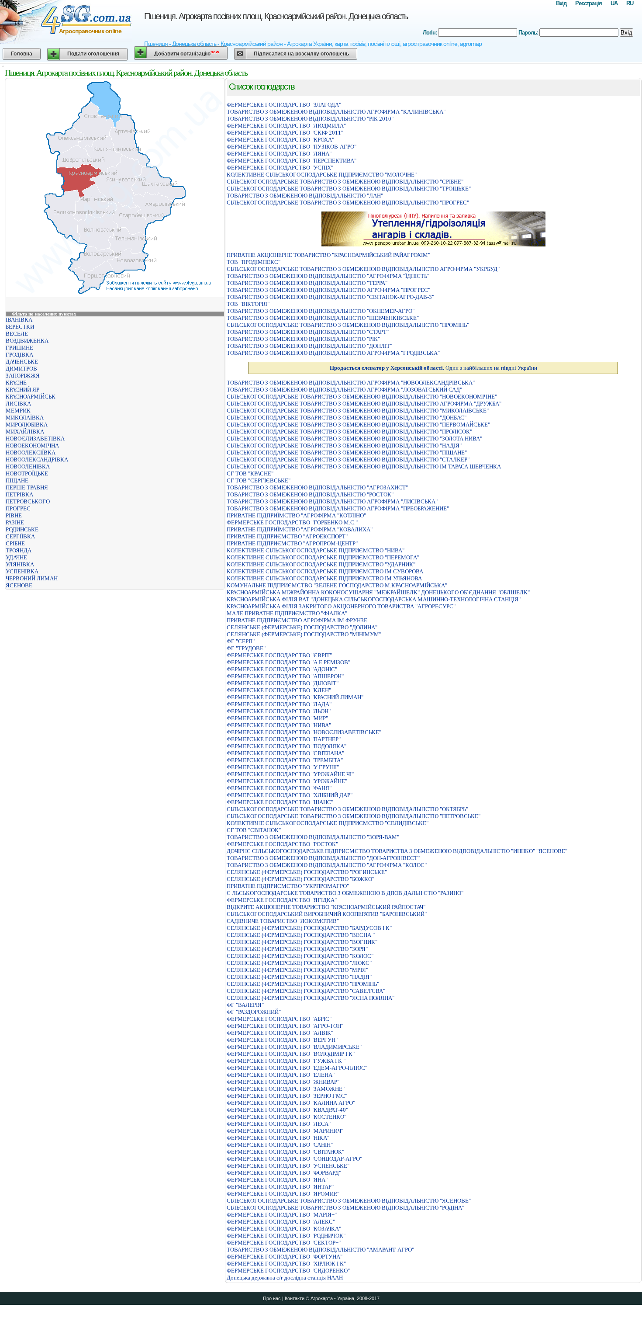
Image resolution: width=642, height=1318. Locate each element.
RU (629, 3)
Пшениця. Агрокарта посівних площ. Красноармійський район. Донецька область (275, 16)
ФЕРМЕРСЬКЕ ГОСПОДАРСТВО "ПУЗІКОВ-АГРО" (291, 146)
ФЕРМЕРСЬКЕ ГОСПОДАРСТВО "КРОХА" (280, 139)
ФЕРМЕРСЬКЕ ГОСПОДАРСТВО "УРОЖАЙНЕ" (287, 781)
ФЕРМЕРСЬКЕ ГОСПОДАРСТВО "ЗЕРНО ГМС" (287, 1096)
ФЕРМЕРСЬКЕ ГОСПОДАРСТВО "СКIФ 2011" (285, 132)
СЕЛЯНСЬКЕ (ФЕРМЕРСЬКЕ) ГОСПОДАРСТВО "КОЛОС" (300, 956)
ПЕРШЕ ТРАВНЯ (27, 487)
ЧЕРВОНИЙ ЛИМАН (32, 578)
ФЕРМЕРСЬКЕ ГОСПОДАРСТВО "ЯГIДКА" (282, 900)
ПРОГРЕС (18, 508)
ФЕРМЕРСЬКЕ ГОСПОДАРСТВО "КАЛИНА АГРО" (291, 1102)
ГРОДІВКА (19, 354)
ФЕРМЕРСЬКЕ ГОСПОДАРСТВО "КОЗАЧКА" (284, 1228)
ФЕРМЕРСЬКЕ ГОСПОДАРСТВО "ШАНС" (280, 802)
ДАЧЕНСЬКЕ (22, 361)
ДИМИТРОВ (21, 368)
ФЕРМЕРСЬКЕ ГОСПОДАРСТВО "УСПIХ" (280, 167)
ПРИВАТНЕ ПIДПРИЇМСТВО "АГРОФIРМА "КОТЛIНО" (296, 515)
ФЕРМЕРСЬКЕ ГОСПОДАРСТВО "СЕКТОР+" (284, 1242)
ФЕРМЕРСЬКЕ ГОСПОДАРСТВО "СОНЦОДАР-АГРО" (294, 1158)
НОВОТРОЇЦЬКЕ (27, 473)
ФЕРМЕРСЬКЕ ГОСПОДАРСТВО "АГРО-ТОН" (285, 1026)
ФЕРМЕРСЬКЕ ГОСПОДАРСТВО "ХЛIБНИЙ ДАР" (289, 795)
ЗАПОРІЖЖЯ (23, 375)
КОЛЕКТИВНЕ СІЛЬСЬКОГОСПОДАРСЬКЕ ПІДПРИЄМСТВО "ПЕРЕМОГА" (323, 557)
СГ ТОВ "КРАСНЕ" (250, 473)
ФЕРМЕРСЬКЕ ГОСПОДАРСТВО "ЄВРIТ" (279, 655)
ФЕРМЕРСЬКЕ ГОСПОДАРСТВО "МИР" (277, 718)
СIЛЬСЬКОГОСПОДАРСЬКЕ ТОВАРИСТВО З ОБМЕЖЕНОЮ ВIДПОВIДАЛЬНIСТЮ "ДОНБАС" (346, 417)
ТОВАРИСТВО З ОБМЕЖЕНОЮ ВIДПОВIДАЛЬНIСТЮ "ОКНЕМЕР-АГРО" (320, 311)
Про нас (272, 1298)
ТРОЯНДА (18, 550)
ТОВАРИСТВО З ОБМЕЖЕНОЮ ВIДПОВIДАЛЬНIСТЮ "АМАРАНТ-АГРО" (320, 1249)
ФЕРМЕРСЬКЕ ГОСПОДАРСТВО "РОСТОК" (282, 844)
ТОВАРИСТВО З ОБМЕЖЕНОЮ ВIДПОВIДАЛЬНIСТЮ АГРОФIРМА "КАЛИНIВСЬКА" (336, 111)
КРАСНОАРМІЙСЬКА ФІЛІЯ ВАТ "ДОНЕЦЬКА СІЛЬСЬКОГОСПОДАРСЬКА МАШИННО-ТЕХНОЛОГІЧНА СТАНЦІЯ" (374, 599)
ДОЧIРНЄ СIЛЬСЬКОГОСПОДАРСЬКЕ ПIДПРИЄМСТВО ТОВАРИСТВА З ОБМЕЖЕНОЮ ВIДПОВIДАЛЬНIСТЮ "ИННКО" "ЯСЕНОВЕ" (397, 851)
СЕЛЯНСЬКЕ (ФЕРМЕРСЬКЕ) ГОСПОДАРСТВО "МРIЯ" (297, 970)
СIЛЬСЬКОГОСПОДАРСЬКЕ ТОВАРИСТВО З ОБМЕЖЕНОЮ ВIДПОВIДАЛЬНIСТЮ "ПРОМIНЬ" (348, 325)
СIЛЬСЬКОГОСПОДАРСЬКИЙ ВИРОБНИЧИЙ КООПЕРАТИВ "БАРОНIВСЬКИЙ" (327, 914)
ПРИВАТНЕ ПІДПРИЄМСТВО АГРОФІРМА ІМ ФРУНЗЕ (297, 620)
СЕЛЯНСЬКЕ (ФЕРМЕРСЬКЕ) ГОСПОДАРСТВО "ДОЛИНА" (302, 627)
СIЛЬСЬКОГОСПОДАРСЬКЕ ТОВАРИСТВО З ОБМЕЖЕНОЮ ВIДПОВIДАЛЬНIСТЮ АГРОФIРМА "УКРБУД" (363, 269)
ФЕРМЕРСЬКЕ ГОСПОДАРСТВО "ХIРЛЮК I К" (286, 1263)
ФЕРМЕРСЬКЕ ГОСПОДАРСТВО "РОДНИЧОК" (286, 1235)
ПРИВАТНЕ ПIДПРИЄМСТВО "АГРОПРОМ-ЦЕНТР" (292, 543)
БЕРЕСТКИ (20, 326)
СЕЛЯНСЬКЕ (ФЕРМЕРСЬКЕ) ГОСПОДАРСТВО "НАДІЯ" (299, 977)
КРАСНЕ (16, 382)
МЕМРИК (18, 410)
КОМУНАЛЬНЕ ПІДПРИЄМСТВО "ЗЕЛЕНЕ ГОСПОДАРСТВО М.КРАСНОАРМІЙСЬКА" (337, 585)
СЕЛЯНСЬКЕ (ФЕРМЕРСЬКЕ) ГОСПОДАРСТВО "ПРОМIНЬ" (303, 984)
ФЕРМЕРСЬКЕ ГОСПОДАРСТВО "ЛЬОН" (279, 711)
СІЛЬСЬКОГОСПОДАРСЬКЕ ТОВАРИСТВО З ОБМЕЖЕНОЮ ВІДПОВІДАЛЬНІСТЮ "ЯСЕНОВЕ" (349, 1200)
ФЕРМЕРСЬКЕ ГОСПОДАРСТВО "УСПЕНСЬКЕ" (288, 1165)
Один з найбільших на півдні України (433, 367)
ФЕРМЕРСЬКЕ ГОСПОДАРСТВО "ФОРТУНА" (284, 1256)
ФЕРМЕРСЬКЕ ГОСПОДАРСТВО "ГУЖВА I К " (286, 1061)
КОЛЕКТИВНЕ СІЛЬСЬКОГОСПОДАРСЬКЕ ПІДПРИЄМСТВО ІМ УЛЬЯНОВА (324, 578)
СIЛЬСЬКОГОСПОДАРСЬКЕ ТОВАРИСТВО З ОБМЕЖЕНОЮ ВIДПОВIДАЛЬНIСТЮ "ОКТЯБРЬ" (347, 809)
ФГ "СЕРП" (241, 641)
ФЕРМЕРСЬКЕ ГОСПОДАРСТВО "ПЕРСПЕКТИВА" (291, 160)
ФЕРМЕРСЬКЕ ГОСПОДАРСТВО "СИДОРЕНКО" (288, 1270)
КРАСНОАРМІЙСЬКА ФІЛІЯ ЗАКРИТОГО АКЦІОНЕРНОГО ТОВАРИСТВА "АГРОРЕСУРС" (341, 606)
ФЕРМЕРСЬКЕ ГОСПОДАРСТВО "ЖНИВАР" (283, 1082)
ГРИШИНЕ (19, 347)
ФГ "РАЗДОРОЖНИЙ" (254, 1012)
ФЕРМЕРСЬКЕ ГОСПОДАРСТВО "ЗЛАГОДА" (284, 104)
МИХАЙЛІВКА (25, 431)
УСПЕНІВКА (22, 571)
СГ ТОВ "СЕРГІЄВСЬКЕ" (258, 480)
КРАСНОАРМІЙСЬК (30, 396)
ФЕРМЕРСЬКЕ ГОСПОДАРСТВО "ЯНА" (277, 1179)
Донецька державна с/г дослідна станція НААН (285, 1277)
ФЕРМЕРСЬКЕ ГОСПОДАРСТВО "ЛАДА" (279, 704)
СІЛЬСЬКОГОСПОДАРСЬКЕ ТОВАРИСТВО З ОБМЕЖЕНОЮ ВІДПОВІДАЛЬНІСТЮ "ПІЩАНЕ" (347, 452)
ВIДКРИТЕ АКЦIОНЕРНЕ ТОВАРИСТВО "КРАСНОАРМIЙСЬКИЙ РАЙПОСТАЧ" (326, 907)
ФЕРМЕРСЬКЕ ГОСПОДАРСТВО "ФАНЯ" (279, 788)
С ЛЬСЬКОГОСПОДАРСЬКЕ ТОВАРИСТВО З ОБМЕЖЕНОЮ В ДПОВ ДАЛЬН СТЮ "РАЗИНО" (345, 893)
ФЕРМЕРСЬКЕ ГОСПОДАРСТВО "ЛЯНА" (279, 153)
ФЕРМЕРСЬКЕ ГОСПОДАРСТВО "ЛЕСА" (279, 1123)
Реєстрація (588, 3)
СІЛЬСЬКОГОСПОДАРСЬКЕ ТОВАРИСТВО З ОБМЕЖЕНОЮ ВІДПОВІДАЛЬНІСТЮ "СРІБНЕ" (345, 181)
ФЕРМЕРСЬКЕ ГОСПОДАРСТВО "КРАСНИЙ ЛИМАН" (295, 697)
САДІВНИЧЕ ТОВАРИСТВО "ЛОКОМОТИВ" (283, 921)
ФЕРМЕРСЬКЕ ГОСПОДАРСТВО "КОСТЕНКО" (286, 1116)
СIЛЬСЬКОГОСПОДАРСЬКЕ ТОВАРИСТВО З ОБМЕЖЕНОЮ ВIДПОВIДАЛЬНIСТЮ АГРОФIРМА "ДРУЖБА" (364, 403)
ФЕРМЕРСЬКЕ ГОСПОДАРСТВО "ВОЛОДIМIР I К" (291, 1054)
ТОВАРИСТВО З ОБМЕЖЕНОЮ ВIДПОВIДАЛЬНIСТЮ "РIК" (303, 339)
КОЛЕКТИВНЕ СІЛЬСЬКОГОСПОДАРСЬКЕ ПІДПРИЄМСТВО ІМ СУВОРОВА (325, 571)
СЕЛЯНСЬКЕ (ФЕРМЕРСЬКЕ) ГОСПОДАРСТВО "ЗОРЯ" (297, 949)
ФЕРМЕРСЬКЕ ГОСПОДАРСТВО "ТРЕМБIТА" (285, 760)
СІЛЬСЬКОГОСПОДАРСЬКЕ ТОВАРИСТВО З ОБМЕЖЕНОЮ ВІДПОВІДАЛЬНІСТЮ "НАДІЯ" (344, 445)
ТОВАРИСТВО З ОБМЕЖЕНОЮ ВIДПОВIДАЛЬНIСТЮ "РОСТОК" (310, 494)
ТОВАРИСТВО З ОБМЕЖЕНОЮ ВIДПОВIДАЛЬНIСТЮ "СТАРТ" (308, 332)
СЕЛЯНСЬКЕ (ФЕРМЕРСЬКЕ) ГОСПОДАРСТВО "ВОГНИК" (302, 942)
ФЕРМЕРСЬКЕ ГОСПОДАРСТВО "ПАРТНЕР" (284, 739)
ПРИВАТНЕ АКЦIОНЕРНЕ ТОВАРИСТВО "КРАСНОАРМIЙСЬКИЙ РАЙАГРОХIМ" (328, 255)
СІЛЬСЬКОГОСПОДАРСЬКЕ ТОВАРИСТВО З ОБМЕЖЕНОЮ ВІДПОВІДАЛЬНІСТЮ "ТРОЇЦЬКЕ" (349, 188)
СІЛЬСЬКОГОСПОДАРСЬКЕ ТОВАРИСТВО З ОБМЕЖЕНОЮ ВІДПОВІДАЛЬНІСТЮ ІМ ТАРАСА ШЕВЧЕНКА (364, 466)
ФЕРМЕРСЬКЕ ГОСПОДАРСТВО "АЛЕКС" (281, 1221)
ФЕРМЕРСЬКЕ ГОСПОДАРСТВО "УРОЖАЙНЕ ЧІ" (290, 774)
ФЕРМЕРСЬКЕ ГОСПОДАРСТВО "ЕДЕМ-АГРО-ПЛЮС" (297, 1068)
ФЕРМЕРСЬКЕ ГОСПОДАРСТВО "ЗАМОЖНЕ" (286, 1089)
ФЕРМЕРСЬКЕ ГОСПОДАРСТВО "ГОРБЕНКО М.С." (292, 522)
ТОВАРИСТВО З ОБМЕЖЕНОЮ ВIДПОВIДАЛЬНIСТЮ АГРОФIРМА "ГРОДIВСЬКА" (333, 353)
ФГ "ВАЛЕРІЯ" (245, 1005)
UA (614, 3)
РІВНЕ (14, 515)
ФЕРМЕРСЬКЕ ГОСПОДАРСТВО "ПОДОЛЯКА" (286, 746)
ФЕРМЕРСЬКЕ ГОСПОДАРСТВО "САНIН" (280, 1144)
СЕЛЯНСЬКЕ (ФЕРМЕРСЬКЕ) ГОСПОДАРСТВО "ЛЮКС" (299, 963)
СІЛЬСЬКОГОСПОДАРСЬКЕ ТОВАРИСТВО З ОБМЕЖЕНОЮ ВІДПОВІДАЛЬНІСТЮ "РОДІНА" (345, 1207)
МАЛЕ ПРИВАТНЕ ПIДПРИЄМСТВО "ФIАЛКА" (287, 613)
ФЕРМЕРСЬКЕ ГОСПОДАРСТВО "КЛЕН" (279, 690)
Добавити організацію (186, 53)
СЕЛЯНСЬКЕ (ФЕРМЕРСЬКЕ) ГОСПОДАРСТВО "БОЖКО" (300, 879)
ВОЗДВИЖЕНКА (27, 340)
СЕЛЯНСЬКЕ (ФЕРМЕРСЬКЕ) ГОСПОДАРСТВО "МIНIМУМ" (304, 634)
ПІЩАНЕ (17, 480)
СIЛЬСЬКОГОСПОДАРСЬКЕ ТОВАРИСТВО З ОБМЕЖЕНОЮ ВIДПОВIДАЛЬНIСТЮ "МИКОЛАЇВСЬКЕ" (358, 410)
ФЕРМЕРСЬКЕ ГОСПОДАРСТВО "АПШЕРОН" (285, 676)
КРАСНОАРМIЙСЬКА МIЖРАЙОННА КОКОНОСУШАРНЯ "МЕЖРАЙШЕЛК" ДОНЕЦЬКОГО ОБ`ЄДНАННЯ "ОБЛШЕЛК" (378, 592)
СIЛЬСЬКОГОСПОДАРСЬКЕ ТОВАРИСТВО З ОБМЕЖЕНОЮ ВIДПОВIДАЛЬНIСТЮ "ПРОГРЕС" (348, 202)
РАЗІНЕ (15, 522)
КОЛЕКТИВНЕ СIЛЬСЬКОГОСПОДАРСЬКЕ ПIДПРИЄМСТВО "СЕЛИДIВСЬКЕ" (327, 823)
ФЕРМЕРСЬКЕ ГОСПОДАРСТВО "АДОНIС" (282, 669)
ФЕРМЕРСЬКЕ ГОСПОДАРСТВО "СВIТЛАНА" (285, 753)
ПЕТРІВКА (19, 494)
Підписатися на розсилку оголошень (301, 54)
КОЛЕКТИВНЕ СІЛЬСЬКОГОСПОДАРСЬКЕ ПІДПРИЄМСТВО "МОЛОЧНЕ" (322, 174)
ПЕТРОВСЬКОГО (28, 501)
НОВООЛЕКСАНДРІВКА (37, 459)
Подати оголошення (93, 54)
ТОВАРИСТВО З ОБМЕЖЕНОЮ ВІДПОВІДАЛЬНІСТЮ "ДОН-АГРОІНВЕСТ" (323, 858)
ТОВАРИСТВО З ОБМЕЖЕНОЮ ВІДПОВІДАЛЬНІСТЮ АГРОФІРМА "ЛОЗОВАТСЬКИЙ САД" (344, 389)
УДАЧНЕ (16, 557)
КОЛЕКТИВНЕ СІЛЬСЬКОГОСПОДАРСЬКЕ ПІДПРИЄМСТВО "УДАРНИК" (321, 564)
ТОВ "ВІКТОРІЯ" (248, 304)
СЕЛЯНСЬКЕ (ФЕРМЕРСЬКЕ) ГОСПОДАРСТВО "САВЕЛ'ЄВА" (306, 991)
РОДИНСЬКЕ (22, 529)
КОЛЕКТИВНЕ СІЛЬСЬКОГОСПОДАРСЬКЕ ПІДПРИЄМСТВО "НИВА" (315, 550)
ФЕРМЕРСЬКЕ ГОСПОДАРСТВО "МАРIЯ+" (282, 1214)
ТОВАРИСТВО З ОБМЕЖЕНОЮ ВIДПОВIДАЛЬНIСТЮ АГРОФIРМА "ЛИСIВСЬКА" (332, 501)
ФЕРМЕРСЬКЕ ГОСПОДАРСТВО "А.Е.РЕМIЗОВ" (288, 662)
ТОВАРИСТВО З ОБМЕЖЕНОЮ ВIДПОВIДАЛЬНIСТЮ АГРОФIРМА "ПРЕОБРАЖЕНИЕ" (338, 508)
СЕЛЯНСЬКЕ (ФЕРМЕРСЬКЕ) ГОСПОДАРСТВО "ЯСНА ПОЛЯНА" (310, 998)
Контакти (294, 1298)
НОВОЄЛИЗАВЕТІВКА (35, 438)
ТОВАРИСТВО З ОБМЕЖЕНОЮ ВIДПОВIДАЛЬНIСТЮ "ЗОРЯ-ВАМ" (313, 837)
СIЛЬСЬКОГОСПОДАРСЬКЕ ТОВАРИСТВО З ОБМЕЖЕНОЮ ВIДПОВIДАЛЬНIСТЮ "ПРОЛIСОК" (349, 431)
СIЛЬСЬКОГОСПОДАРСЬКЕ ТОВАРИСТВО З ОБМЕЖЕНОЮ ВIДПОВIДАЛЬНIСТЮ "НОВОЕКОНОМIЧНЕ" (362, 396)
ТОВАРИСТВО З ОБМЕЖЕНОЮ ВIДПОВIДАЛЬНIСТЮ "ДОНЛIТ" (309, 346)
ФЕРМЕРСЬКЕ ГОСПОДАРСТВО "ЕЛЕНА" (281, 1075)
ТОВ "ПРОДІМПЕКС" (253, 262)
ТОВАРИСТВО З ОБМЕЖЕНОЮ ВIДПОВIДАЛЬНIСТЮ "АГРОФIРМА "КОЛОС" (327, 865)
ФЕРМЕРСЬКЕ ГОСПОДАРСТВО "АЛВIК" (280, 1033)
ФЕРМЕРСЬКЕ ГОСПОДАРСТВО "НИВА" (279, 725)
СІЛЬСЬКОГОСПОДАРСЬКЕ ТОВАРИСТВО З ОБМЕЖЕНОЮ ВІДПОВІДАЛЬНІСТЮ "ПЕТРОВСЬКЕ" (353, 816)
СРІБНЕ (15, 543)
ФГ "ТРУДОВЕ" (246, 648)
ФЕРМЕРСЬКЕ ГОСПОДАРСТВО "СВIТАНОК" (285, 1151)
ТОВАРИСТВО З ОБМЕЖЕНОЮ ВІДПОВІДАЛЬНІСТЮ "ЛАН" (305, 195)
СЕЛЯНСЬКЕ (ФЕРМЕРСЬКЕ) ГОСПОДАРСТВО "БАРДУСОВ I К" (309, 928)
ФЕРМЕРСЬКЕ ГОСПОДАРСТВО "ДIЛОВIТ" (282, 683)
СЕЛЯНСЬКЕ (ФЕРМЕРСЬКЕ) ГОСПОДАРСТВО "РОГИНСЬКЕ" (307, 872)
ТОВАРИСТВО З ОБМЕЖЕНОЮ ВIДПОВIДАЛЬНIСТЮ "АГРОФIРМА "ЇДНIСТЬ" (328, 276)
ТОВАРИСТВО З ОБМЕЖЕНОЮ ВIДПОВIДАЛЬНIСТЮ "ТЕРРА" (307, 283)
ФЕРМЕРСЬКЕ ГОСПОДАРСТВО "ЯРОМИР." (283, 1193)
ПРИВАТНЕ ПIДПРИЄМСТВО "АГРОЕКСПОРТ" (287, 536)
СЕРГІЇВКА (20, 536)
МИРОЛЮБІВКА (27, 424)
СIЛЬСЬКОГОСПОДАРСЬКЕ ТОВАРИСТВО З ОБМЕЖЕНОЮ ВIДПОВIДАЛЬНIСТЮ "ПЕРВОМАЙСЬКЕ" (358, 424)
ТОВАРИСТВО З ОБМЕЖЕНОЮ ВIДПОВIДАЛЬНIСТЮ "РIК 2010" (310, 118)
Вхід (561, 3)
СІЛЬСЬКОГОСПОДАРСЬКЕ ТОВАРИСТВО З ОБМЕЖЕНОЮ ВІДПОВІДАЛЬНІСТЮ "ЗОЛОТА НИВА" (354, 438)
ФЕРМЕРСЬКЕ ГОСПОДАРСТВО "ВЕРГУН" (282, 1040)
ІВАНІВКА (19, 319)
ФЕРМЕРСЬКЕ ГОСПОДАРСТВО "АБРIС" (279, 1019)
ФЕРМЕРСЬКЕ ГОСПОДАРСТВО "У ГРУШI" (283, 767)
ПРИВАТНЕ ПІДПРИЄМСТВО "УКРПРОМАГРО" (288, 886)
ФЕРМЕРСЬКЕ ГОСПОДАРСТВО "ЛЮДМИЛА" (286, 125)
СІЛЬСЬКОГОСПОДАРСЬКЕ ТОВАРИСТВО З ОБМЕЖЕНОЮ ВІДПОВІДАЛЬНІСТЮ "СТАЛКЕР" (348, 459)
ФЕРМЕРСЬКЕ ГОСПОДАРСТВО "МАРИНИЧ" (285, 1130)
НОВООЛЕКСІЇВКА (30, 452)
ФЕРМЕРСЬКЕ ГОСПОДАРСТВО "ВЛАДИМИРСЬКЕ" (294, 1047)
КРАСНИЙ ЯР (22, 389)
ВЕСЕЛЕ (17, 333)
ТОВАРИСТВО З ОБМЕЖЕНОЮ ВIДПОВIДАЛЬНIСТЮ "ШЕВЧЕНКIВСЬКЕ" (323, 318)
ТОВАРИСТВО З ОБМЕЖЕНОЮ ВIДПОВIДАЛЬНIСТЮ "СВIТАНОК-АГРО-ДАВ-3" (330, 297)
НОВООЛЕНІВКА (28, 466)
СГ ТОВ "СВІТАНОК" (254, 830)
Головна (21, 54)
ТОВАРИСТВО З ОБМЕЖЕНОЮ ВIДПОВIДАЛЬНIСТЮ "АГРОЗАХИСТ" (317, 487)
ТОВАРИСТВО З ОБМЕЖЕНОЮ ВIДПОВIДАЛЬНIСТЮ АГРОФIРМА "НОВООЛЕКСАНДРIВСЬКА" (351, 382)
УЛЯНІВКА (20, 564)
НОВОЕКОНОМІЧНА (32, 445)
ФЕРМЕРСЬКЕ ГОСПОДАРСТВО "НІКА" (278, 1137)
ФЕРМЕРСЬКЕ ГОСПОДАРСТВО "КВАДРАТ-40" (287, 1109)
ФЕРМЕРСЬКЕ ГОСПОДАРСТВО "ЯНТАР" (280, 1186)
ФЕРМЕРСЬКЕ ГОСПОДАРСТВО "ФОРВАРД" (284, 1172)
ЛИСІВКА (18, 403)
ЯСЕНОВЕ (19, 585)
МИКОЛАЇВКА (25, 417)
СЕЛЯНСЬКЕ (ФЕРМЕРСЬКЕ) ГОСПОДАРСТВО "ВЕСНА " (301, 935)
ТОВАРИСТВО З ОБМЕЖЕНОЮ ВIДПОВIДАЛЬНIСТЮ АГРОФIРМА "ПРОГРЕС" (328, 290)
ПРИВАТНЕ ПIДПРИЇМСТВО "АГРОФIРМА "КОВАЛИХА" (300, 529)
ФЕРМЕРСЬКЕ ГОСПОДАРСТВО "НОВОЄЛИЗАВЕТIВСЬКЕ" (304, 732)
